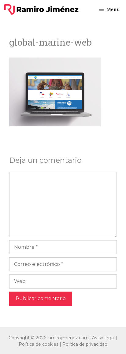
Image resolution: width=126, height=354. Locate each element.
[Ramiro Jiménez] (41, 9)
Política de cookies (38, 344)
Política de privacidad (84, 344)
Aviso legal (103, 338)
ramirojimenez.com (68, 338)
